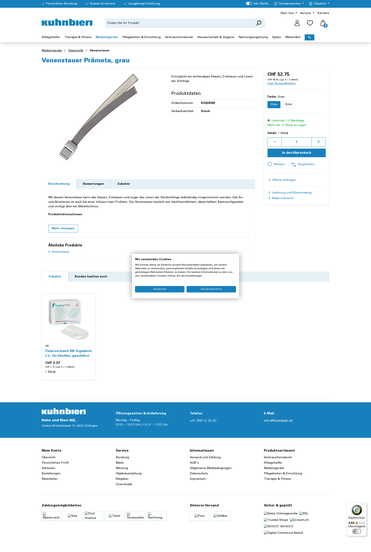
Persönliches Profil (55, 462)
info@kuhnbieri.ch (278, 421)
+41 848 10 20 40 (203, 421)
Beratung (122, 457)
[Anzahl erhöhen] (319, 142)
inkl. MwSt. (257, 4)
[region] (102, 117)
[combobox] (178, 23)
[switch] (357, 531)
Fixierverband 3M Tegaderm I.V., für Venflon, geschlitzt (68, 353)
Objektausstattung (128, 473)
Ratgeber (122, 479)
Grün (288, 104)
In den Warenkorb (296, 153)
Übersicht (48, 457)
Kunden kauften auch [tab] (91, 276)
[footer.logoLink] (64, 411)
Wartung (122, 468)
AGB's (194, 462)
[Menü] (364, 505)
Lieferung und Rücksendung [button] (291, 192)
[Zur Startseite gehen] (67, 22)
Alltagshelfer (273, 462)
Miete (120, 462)
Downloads (124, 484)
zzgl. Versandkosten (282, 83)
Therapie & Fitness (277, 479)
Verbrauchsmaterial (278, 457)
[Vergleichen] (90, 310)
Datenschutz (199, 473)
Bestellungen (51, 473)
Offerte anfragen (283, 180)
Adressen (48, 468)
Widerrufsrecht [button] (282, 198)
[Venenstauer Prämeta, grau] (102, 117)
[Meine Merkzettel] (310, 23)
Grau (274, 104)
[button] (63, 228)
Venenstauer (60, 252)
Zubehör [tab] (123, 184)
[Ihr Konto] (297, 23)
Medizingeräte (274, 468)
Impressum (198, 479)
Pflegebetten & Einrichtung (283, 473)
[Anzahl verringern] (275, 142)
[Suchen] (258, 23)
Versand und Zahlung (205, 457)
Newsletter (50, 479)
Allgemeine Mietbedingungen (210, 468)
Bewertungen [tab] (93, 184)
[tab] (59, 184)
